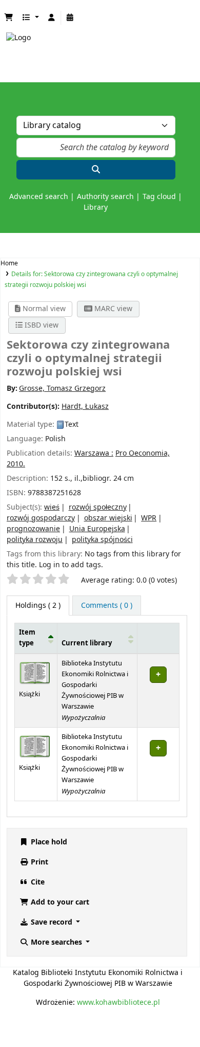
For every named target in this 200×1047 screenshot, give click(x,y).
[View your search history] (70, 17)
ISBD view (40, 325)
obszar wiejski (108, 518)
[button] (8, 17)
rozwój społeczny (98, 507)
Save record (51, 922)
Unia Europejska (97, 529)
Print (38, 862)
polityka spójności (102, 539)
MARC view (112, 308)
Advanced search (38, 196)
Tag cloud (159, 196)
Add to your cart (59, 902)
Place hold (48, 842)
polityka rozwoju (35, 539)
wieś (51, 507)
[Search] (95, 169)
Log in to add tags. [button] (71, 564)
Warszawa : (93, 453)
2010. (16, 464)
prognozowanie (33, 529)
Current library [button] (87, 643)
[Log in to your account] (52, 17)
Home (9, 263)
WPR (148, 518)
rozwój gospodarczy (41, 518)
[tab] (106, 605)
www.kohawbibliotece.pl (118, 1002)
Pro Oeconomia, (142, 453)
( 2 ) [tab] (38, 605)
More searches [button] (56, 942)
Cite (37, 882)
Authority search (105, 196)
